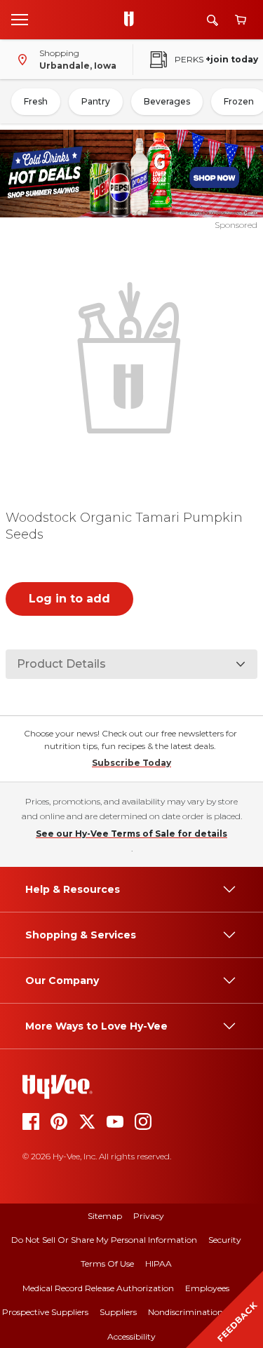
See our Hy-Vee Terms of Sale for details (131, 833)
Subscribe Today (131, 762)
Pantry (95, 101)
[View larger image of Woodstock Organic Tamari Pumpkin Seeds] (131, 356)
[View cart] (240, 20)
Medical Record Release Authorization (98, 1288)
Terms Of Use (107, 1263)
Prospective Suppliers (45, 1312)
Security (224, 1239)
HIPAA (158, 1263)
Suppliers (118, 1312)
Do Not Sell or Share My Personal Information (104, 1239)
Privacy (148, 1216)
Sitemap (105, 1216)
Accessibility (131, 1336)
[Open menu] (19, 19)
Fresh (36, 101)
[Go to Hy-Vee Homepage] (132, 19)
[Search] (212, 20)
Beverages (167, 101)
